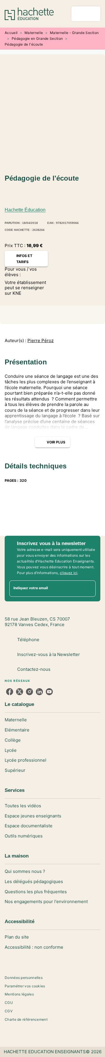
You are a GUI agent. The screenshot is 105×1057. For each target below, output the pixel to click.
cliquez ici (68, 573)
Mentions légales (19, 994)
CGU (9, 1002)
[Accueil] (29, 14)
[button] (14, 195)
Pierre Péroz (40, 340)
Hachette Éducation (25, 209)
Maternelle (33, 32)
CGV (9, 1011)
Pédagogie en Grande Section (37, 38)
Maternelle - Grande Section (74, 32)
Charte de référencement (26, 1019)
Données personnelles (24, 977)
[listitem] (10, 692)
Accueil (11, 32)
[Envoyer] (89, 589)
